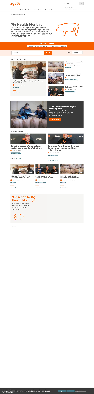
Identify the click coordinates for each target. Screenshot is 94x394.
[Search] (81, 3)
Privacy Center (10, 392)
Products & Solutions (24, 10)
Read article (15, 92)
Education (37, 10)
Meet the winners (39, 187)
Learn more (55, 119)
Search (48, 53)
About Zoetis (48, 10)
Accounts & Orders (71, 10)
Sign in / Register (69, 7)
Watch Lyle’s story (52, 160)
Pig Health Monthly (21, 14)
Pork (15, 14)
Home (12, 10)
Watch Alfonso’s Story (15, 158)
